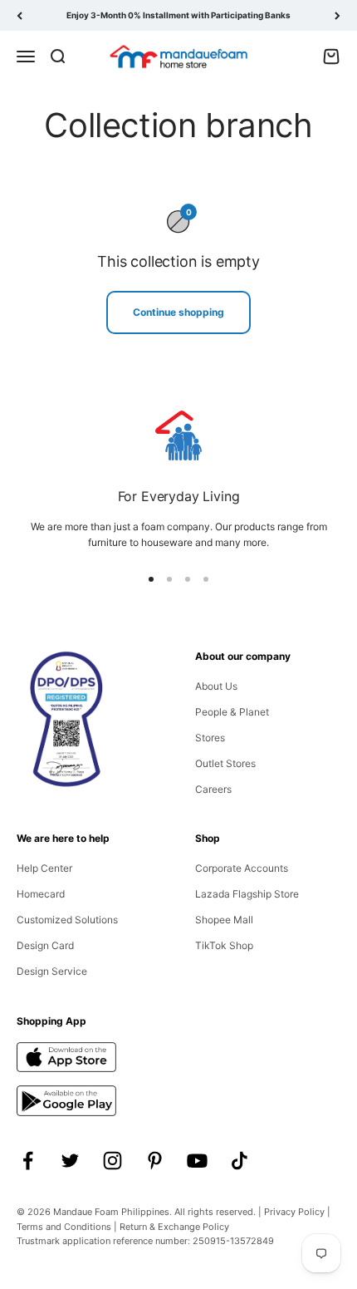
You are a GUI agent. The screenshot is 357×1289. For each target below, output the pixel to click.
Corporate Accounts (241, 868)
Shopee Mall (224, 919)
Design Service (52, 971)
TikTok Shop (224, 945)
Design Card (45, 945)
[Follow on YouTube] (197, 1160)
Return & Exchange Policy (174, 1226)
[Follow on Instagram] (112, 1160)
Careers (213, 789)
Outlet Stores (225, 763)
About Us (216, 686)
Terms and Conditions (64, 1226)
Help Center (44, 868)
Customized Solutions (67, 919)
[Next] (337, 15)
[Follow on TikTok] (239, 1160)
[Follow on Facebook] (28, 1160)
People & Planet (232, 712)
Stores (210, 737)
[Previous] (19, 15)
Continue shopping (178, 312)
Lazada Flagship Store (247, 894)
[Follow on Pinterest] (155, 1160)
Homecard (41, 894)
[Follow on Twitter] (70, 1160)
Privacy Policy (294, 1212)
